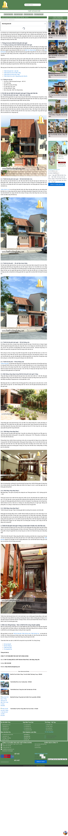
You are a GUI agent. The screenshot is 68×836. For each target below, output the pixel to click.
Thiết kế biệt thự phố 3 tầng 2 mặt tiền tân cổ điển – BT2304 (24, 708)
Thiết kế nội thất (8, 647)
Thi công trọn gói (38, 14)
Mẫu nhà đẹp (52, 21)
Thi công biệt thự (8, 649)
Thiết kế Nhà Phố (34, 11)
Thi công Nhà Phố (53, 60)
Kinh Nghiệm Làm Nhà (29, 732)
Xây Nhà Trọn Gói (28, 722)
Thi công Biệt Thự (53, 80)
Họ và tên (50, 171)
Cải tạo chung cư (8, 645)
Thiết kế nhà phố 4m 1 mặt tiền (11, 71)
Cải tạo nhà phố (7, 644)
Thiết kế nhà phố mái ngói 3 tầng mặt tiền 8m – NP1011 (15, 17)
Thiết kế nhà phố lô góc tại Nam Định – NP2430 (21, 681)
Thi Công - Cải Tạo (50, 722)
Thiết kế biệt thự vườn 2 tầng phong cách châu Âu (15, 76)
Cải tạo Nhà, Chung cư (61, 178)
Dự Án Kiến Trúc (5, 722)
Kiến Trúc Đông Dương (30, 50)
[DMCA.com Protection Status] (5, 761)
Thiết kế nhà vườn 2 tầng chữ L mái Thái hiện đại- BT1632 (23, 689)
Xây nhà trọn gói (18, 14)
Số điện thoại (51, 173)
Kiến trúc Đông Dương (41, 765)
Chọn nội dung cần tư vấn (49, 178)
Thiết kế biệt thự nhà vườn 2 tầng (12, 74)
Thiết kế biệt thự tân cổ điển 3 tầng (12, 72)
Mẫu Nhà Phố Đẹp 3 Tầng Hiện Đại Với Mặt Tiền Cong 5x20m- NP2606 (25, 697)
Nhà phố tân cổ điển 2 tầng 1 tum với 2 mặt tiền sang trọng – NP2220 (26, 674)
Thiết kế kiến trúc (28, 14)
